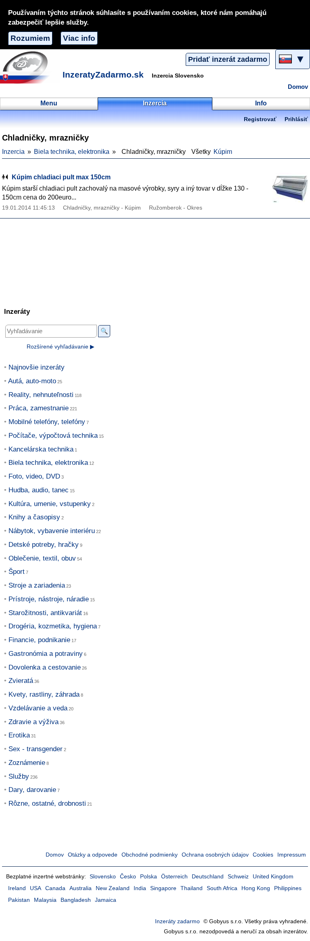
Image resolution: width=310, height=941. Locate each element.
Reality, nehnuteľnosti (40, 395)
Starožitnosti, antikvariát (45, 613)
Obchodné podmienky (149, 855)
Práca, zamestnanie (38, 408)
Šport (16, 572)
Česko (128, 877)
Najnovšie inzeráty (36, 367)
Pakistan (19, 900)
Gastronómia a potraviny (45, 653)
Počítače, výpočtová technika (53, 435)
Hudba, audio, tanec (38, 490)
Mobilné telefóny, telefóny (46, 422)
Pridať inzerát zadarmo (227, 59)
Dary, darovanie (32, 790)
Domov (298, 87)
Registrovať (260, 119)
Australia (80, 888)
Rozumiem (30, 38)
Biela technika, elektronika (71, 151)
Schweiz (238, 877)
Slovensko (103, 877)
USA (35, 888)
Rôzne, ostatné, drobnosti (47, 803)
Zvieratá (20, 681)
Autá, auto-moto (32, 381)
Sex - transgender (35, 749)
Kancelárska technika (40, 449)
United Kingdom (273, 877)
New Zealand (113, 888)
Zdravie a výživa (33, 722)
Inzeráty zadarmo (177, 921)
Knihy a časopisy (34, 517)
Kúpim (223, 151)
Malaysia (45, 900)
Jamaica (105, 900)
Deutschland (208, 877)
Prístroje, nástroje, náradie (48, 599)
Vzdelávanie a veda (37, 708)
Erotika (19, 735)
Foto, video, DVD (34, 476)
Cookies (263, 855)
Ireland (17, 888)
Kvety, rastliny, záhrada (44, 694)
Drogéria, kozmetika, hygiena (52, 626)
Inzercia (13, 151)
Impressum (291, 855)
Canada (55, 888)
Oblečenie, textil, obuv (42, 558)
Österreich (174, 877)
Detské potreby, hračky (43, 544)
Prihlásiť (296, 119)
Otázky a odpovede (92, 855)
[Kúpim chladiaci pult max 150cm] (288, 188)
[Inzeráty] (30, 67)
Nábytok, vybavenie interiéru (51, 531)
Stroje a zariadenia (36, 585)
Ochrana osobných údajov (215, 855)
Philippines (288, 888)
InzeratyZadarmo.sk (103, 74)
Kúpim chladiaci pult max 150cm (61, 177)
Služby (18, 776)
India (140, 888)
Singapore (163, 888)
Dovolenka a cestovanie (44, 667)
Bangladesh (76, 900)
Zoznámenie (26, 763)
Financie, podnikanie (39, 640)
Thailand (191, 888)
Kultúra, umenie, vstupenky (49, 504)
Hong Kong (255, 888)
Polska (148, 877)
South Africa (222, 888)
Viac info (79, 38)
